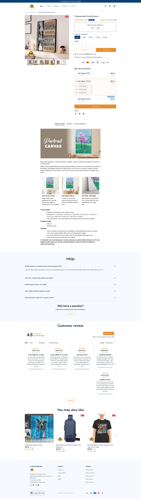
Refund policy (89, 482)
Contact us (61, 470)
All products (33, 12)
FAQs (59, 476)
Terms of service (90, 473)
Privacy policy (89, 470)
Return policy (89, 479)
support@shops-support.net (37, 482)
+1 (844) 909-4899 (35, 480)
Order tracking (62, 473)
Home (26, 12)
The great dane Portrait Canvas (36, 369)
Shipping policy (90, 476)
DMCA (59, 479)
